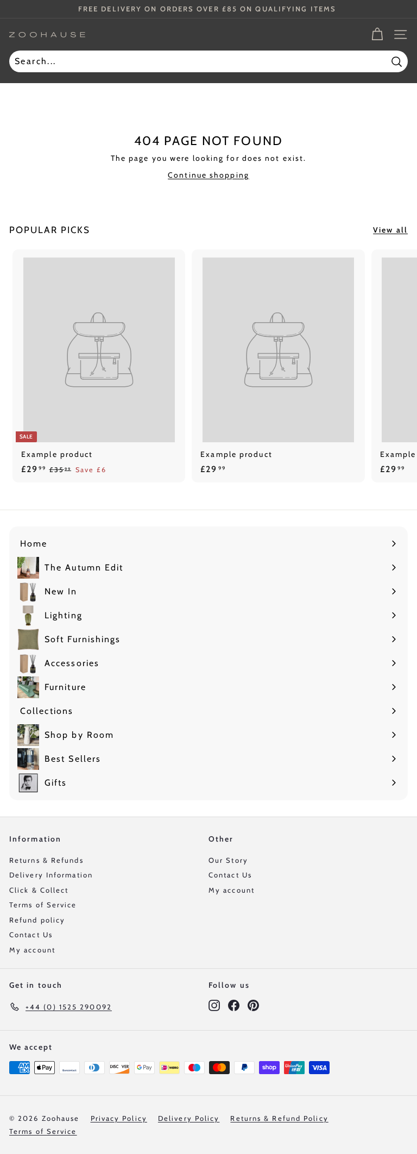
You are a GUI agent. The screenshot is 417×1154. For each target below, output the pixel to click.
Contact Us (31, 934)
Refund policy (37, 919)
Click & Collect (39, 890)
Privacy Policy (119, 1118)
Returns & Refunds (46, 860)
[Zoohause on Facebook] (233, 1005)
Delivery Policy (189, 1118)
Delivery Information (51, 874)
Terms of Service (43, 904)
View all (390, 230)
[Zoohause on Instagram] (214, 1005)
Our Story (228, 860)
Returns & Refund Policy (279, 1118)
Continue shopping (208, 175)
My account (32, 949)
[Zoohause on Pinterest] (253, 1005)
